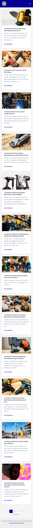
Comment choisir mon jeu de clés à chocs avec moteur (16, 276)
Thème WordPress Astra (16, 523)
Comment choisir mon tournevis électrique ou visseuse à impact (15, 316)
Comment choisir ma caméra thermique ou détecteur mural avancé (14, 485)
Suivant (16, 514)
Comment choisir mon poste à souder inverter (14, 112)
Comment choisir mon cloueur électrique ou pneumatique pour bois (15, 400)
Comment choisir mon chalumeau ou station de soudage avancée (16, 235)
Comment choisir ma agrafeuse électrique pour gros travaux (15, 357)
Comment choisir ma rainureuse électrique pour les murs (15, 29)
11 (22, 511)
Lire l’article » (8, 44)
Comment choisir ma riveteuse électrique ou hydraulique (14, 193)
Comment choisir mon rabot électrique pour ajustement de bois (16, 154)
